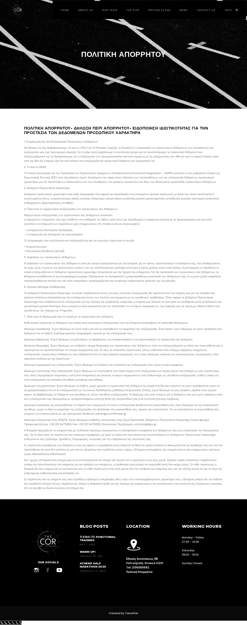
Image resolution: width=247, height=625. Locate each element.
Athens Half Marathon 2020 (93, 565)
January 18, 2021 (91, 556)
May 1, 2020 (87, 544)
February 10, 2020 (92, 571)
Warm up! (87, 551)
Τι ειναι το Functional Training (98, 538)
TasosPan (131, 613)
